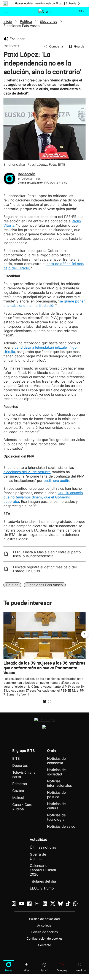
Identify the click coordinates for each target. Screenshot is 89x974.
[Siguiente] (79, 3)
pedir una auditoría (59, 480)
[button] (84, 634)
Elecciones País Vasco (45, 585)
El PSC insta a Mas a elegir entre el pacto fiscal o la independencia (47, 554)
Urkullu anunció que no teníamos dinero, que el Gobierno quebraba (43, 497)
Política (12, 585)
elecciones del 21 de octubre (27, 472)
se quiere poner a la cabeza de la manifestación (44, 303)
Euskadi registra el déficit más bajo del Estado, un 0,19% (45, 569)
